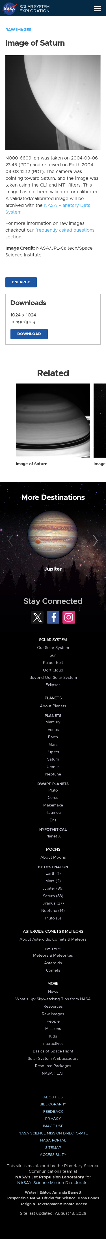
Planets (53, 698)
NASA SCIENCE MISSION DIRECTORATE (53, 1133)
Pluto (53, 790)
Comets (53, 970)
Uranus (53, 767)
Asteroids (53, 963)
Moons (53, 850)
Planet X (53, 836)
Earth (53, 737)
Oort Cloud (53, 670)
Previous (11, 540)
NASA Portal (53, 1140)
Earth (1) (53, 873)
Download (29, 334)
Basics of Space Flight (53, 1051)
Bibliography (53, 1104)
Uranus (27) (53, 903)
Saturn (53, 759)
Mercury (53, 722)
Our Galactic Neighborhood (31, 21)
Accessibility (53, 1155)
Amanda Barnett (66, 1192)
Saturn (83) (53, 896)
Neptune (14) (53, 911)
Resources (53, 1007)
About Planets (53, 706)
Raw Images (18, 30)
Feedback (53, 1112)
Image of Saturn (31, 464)
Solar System (53, 640)
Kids (53, 1036)
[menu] (97, 8)
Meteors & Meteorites (53, 955)
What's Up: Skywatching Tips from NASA (53, 999)
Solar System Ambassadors (53, 1059)
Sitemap (53, 1148)
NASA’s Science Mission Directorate (52, 1183)
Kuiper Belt (53, 663)
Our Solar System (53, 648)
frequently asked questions (64, 230)
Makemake (53, 805)
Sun (53, 655)
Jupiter (53, 569)
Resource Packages (53, 1066)
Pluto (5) (53, 918)
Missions (53, 1029)
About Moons (53, 857)
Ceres (53, 798)
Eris (53, 820)
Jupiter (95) (53, 888)
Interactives (53, 1044)
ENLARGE (21, 282)
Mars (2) (53, 881)
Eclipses (53, 685)
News (53, 992)
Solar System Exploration (31, 8)
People (53, 1021)
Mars (53, 745)
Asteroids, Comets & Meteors (53, 932)
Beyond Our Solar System (53, 678)
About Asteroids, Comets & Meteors (53, 939)
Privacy (53, 1119)
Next (94, 540)
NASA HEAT (53, 1074)
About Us (53, 1097)
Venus (53, 730)
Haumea (53, 813)
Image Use (53, 1126)
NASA (7, 8)
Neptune (53, 774)
